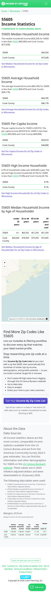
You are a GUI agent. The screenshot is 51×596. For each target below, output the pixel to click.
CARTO (21, 319)
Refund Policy (40, 568)
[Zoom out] (4, 266)
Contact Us (12, 565)
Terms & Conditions (23, 568)
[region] (25, 291)
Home (4, 11)
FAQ (4, 565)
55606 (15, 41)
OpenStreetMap (31, 319)
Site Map (8, 568)
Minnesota (15, 11)
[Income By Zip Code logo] (14, 3)
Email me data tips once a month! (25, 560)
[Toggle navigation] (46, 3)
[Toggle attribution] (46, 318)
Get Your (25, 400)
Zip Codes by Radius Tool (30, 565)
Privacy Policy (25, 571)
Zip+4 (46, 565)
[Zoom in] (4, 262)
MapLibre (12, 319)
